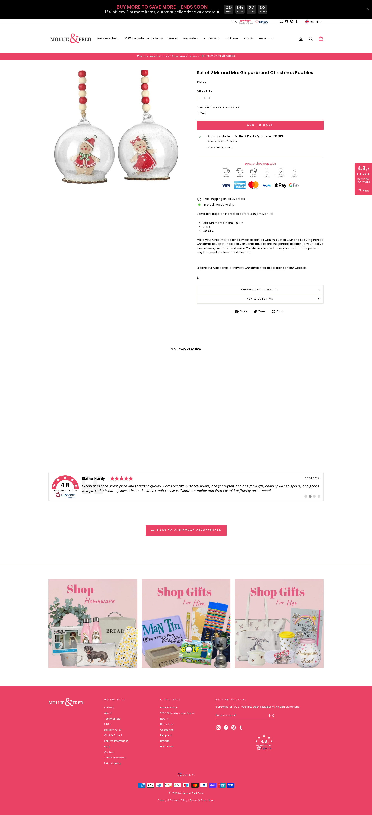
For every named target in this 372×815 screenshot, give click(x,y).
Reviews (109, 707)
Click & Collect (113, 735)
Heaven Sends (244, 244)
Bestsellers (190, 38)
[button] (249, 22)
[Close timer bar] (368, 9)
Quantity (205, 91)
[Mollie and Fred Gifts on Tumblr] (241, 727)
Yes (203, 113)
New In (173, 38)
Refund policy (112, 763)
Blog (107, 746)
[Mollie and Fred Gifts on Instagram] (218, 727)
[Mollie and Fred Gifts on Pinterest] (233, 727)
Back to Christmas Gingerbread (189, 530)
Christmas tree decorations (264, 268)
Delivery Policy (112, 729)
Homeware (267, 38)
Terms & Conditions (202, 800)
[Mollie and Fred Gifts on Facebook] (226, 727)
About (107, 713)
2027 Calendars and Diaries (143, 38)
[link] (186, 486)
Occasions (211, 38)
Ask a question (260, 298)
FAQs (107, 724)
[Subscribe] (271, 715)
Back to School (107, 38)
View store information (221, 147)
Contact (109, 752)
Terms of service (114, 757)
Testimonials (112, 718)
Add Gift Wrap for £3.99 (218, 107)
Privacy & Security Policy (173, 800)
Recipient (231, 38)
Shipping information (260, 289)
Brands (248, 38)
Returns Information (116, 741)
